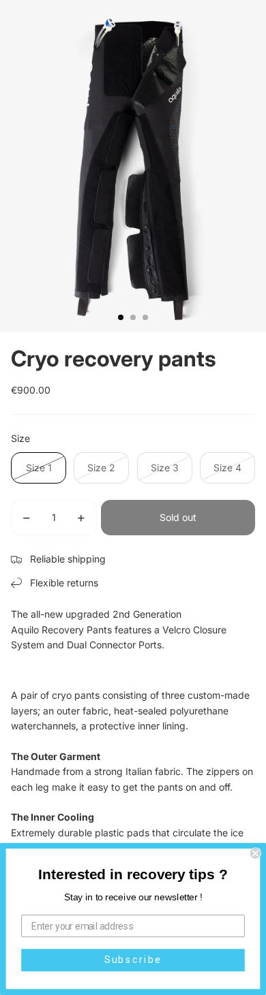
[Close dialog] (255, 853)
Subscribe (133, 959)
